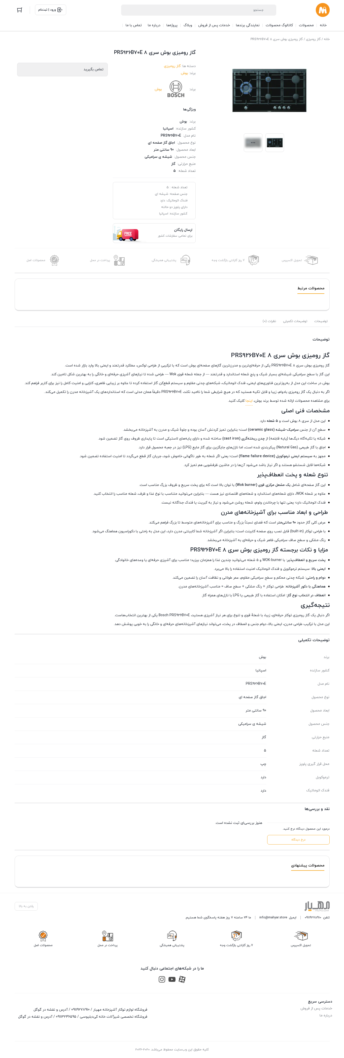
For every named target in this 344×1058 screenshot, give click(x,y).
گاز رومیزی (313, 39)
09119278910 (313, 917)
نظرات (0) (269, 321)
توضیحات (321, 321)
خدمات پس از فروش (316, 1008)
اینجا (249, 400)
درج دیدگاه (298, 840)
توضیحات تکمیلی (295, 321)
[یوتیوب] (172, 979)
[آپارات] (182, 979)
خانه (327, 39)
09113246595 (66, 1016)
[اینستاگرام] (161, 979)
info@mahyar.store (273, 917)
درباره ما (326, 1015)
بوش (184, 73)
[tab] (321, 321)
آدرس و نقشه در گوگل (50, 1009)
